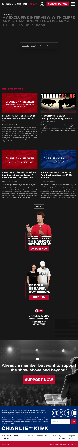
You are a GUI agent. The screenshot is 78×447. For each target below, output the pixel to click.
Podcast (39, 436)
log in (33, 46)
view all (39, 206)
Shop (47, 436)
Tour (54, 436)
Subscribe (25, 46)
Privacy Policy (6, 444)
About (30, 436)
